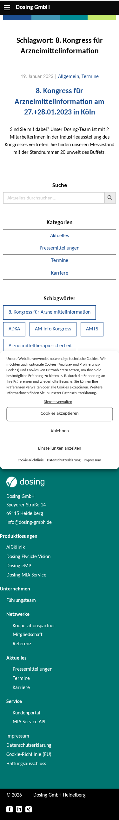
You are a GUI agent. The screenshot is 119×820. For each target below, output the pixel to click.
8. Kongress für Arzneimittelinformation (49, 312)
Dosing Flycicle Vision (28, 556)
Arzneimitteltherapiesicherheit (40, 345)
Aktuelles (59, 235)
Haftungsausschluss (26, 763)
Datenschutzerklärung (64, 460)
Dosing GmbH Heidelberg (59, 795)
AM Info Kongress (53, 329)
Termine (90, 76)
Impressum (92, 460)
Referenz (22, 644)
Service (14, 701)
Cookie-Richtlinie (31, 460)
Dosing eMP (18, 566)
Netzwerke (18, 614)
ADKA (14, 329)
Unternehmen (15, 589)
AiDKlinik (15, 547)
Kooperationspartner (34, 625)
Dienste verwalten (58, 402)
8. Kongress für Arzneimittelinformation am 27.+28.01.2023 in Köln (59, 102)
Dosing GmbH (33, 7)
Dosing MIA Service (26, 575)
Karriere (59, 273)
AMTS (92, 329)
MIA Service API (29, 722)
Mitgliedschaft (28, 634)
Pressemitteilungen (59, 248)
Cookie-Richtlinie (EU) (28, 754)
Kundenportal (26, 713)
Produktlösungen (18, 536)
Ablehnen (59, 431)
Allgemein (68, 76)
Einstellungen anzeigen (59, 448)
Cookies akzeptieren (60, 414)
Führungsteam (21, 600)
